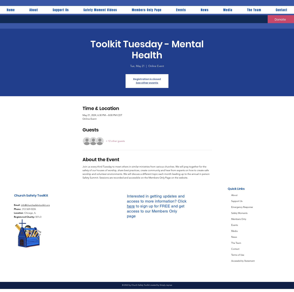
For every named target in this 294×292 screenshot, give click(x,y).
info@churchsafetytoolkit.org (35, 205)
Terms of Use (237, 254)
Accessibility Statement (243, 260)
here (131, 206)
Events (234, 225)
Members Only (238, 219)
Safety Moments (239, 213)
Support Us (236, 201)
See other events (147, 83)
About (234, 195)
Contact (235, 248)
